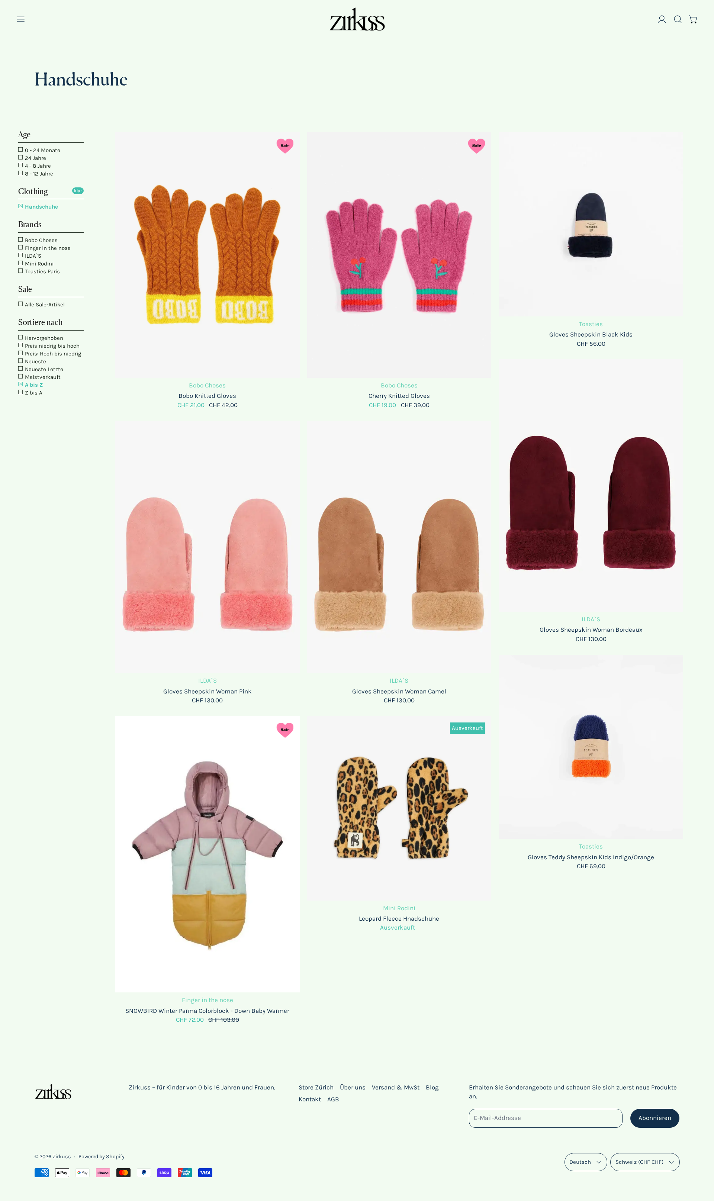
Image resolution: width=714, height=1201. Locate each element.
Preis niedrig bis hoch (51, 345)
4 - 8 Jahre (37, 165)
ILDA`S (32, 255)
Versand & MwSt (395, 1087)
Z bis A (32, 392)
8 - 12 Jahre (38, 173)
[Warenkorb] (693, 19)
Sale (25, 289)
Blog (432, 1087)
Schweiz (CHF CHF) (639, 1162)
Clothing (33, 191)
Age (24, 134)
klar (78, 190)
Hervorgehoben (43, 338)
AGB (333, 1099)
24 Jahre (34, 158)
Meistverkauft (42, 377)
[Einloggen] (662, 19)
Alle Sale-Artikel (44, 304)
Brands (30, 224)
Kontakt (310, 1099)
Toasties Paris (41, 271)
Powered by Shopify (101, 1156)
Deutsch (580, 1162)
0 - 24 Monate (41, 150)
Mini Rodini (38, 263)
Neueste (34, 361)
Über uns (353, 1087)
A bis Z (33, 384)
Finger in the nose (47, 248)
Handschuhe (40, 206)
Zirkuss (61, 1156)
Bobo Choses (40, 240)
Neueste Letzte (43, 369)
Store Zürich (316, 1087)
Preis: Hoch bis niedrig (52, 353)
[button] (678, 19)
